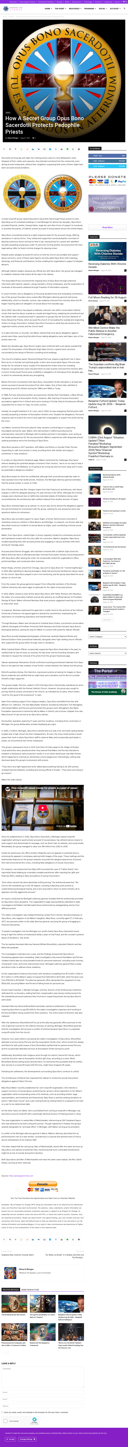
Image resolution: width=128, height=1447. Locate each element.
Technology (88, 2)
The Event (59, 8)
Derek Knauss (93, 301)
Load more (106, 620)
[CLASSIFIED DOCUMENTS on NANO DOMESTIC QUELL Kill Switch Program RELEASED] (94, 598)
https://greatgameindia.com (21, 1176)
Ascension (13, 2)
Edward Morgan (13, 138)
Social (102, 8)
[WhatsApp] (21, 149)
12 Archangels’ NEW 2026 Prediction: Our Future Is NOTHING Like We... (112, 561)
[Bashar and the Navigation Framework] (43, 1332)
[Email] (44, 149)
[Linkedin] (32, 149)
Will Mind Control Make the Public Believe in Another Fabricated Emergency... (104, 331)
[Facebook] (4, 149)
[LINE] (67, 149)
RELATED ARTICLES (11, 1290)
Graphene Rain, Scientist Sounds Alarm (18, 1255)
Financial (98, 2)
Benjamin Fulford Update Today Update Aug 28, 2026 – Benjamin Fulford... (107, 404)
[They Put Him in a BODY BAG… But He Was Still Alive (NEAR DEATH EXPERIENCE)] (94, 490)
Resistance (74, 8)
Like (123, 156)
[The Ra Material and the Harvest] (14, 1304)
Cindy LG (91, 460)
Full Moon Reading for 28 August (107, 297)
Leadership (108, 2)
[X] (9, 149)
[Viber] (55, 149)
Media (67, 2)
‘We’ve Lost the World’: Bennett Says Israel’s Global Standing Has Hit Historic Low (70, 1345)
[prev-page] (3, 1352)
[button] (124, 8)
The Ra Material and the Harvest (14, 1315)
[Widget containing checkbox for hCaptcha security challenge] (20, 1421)
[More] (79, 149)
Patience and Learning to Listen (114, 511)
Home (47, 8)
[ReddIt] (27, 149)
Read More (107, 227)
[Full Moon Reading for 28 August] (107, 284)
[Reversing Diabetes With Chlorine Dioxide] (107, 251)
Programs (89, 8)
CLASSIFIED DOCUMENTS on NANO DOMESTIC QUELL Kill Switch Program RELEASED (113, 597)
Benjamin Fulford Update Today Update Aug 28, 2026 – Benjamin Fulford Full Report (70, 1317)
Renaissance (76, 2)
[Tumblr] (73, 149)
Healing (59, 2)
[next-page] (7, 1352)
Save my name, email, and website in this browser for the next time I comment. (36, 1412)
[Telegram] (50, 149)
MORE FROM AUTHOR (30, 1290)
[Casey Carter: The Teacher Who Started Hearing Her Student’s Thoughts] (94, 610)
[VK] (38, 149)
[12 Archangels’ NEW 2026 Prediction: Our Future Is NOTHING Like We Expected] (94, 562)
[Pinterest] (15, 149)
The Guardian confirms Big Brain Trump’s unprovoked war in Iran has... (106, 367)
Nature (117, 2)
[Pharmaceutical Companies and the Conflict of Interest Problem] (14, 1332)
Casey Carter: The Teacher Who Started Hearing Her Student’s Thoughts (114, 609)
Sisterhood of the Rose (46, 2)
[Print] (61, 149)
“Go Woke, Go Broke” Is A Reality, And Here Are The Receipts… (64, 1256)
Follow (122, 161)
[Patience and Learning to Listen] (94, 514)
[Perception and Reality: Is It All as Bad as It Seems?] (43, 1304)
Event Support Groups (27, 2)
